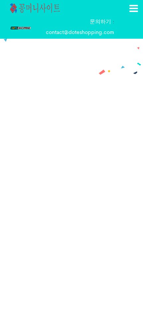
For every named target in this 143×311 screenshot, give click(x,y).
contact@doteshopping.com (80, 32)
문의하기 (101, 22)
